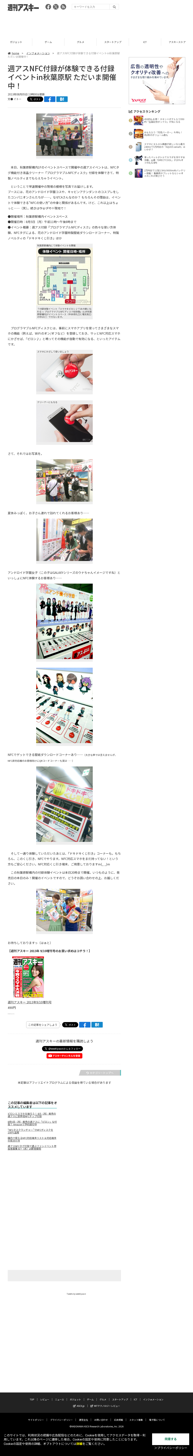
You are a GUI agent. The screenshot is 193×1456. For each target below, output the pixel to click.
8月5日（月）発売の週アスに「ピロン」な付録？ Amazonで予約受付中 (32, 1123)
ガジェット (75, 1399)
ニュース (59, 1399)
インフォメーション (38, 53)
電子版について (157, 1419)
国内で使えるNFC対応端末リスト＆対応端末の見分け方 (32, 1139)
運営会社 (83, 1419)
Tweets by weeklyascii (76, 1293)
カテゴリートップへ (101, 1073)
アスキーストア (144, 42)
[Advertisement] (96, 23)
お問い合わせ (101, 1419)
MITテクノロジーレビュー (107, 1405)
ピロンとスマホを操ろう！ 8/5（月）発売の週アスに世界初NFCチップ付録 (32, 1115)
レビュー (44, 1399)
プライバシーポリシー (61, 1419)
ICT (112, 42)
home (15, 53)
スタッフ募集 (136, 1419)
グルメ (48, 42)
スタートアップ (80, 42)
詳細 (79, 1444)
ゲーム (16, 42)
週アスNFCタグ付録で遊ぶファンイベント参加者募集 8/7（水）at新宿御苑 (32, 1147)
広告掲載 (118, 1419)
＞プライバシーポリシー (170, 1448)
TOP (32, 1399)
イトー (17, 99)
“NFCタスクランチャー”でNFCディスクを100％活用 (30, 1131)
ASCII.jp (81, 1405)
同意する (171, 1439)
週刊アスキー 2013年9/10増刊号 (30, 1002)
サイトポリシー (36, 1419)
